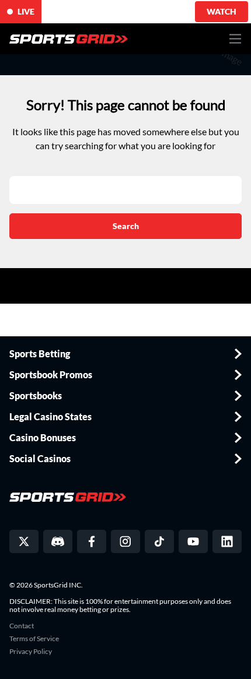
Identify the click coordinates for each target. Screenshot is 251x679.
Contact (21, 626)
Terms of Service (34, 639)
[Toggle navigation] (235, 39)
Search (126, 226)
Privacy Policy (30, 652)
